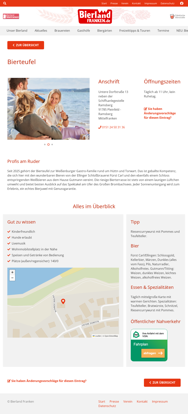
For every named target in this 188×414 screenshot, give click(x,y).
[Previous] (12, 109)
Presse (114, 3)
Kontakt (136, 3)
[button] (4, 3)
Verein (124, 3)
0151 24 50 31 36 (113, 127)
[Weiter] (84, 109)
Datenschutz (167, 3)
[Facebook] (181, 3)
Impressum (150, 3)
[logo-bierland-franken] (95, 16)
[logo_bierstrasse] (177, 16)
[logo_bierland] (11, 16)
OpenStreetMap (111, 336)
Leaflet (98, 336)
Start (104, 3)
